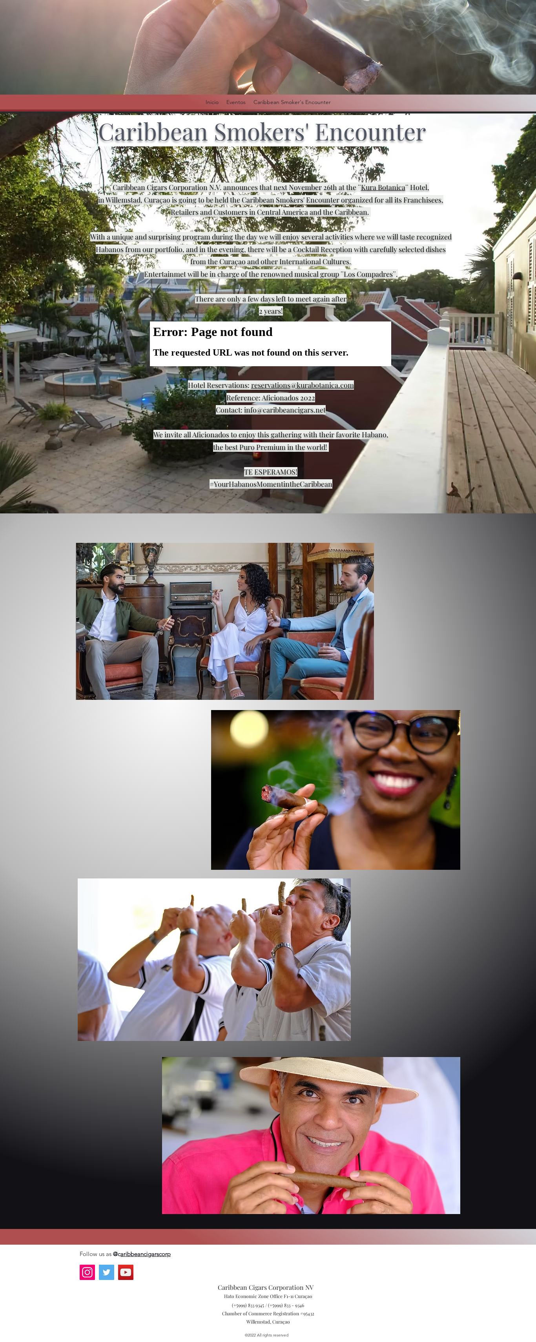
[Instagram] (87, 1272)
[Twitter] (106, 1272)
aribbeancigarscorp (145, 1254)
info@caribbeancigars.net (285, 409)
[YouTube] (125, 1272)
